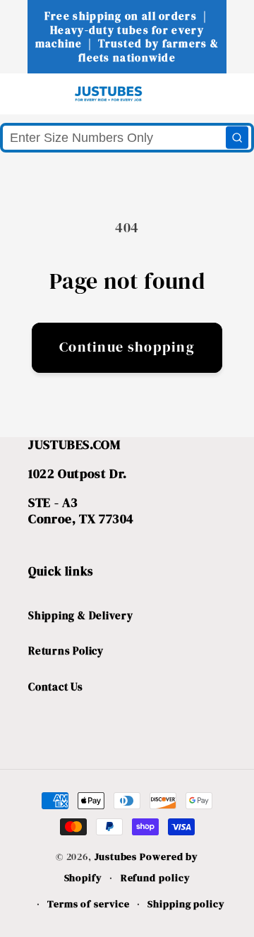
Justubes (116, 856)
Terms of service (88, 904)
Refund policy (155, 878)
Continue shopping (127, 347)
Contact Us (55, 686)
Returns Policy (66, 650)
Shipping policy (186, 904)
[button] (36, 93)
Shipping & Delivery (80, 615)
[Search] (237, 137)
